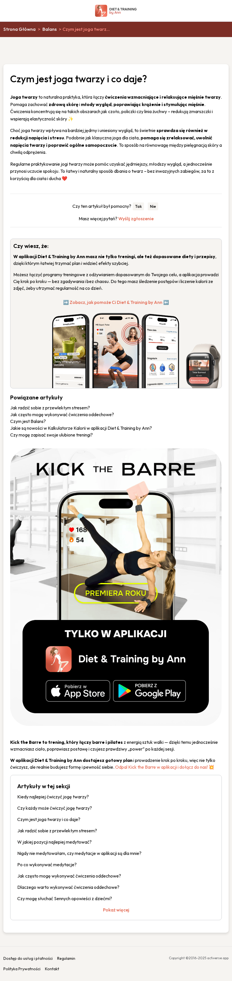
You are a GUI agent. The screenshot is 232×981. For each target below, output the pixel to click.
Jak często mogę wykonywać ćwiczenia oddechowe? (62, 414)
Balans (49, 29)
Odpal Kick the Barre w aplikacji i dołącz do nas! (161, 767)
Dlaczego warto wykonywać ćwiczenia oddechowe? (68, 887)
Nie (153, 206)
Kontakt (52, 968)
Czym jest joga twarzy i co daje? (48, 819)
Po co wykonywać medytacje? (47, 864)
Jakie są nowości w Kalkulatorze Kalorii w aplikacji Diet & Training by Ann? (81, 428)
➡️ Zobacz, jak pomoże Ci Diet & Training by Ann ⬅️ (116, 302)
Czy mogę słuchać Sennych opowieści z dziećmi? (64, 898)
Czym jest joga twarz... (86, 29)
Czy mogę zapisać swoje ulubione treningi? (51, 435)
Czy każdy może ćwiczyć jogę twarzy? (54, 808)
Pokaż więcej (116, 910)
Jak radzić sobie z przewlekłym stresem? (50, 407)
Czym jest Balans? (28, 421)
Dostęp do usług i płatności (28, 958)
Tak (138, 206)
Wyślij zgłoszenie (136, 218)
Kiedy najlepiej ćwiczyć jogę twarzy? (53, 797)
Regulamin (66, 958)
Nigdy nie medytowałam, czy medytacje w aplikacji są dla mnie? (79, 853)
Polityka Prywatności (21, 968)
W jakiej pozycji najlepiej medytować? (54, 842)
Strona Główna (19, 29)
